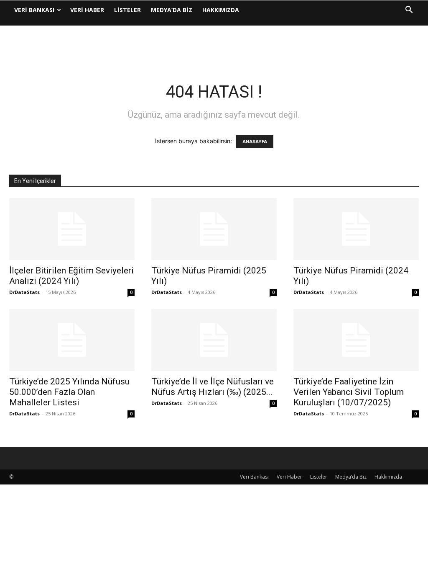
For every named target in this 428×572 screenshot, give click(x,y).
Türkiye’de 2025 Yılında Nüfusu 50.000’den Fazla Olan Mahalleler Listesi (69, 391)
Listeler (127, 10)
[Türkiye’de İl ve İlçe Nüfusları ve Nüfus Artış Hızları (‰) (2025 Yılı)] (214, 340)
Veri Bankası (34, 10)
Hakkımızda (220, 10)
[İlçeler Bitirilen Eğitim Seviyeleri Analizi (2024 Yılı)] (72, 229)
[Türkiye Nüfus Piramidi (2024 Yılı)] (356, 229)
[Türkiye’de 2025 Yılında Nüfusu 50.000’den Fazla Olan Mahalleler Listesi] (72, 340)
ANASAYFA (254, 141)
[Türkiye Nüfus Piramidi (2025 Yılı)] (214, 229)
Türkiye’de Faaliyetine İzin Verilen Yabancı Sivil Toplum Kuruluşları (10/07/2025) (348, 391)
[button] (409, 11)
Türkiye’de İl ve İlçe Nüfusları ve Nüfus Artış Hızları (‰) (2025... (212, 386)
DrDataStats (24, 292)
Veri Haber (87, 10)
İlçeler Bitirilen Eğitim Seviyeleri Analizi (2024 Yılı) (71, 275)
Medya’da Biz (171, 10)
